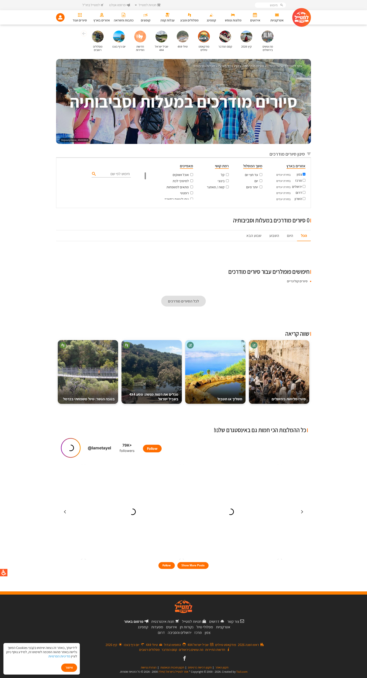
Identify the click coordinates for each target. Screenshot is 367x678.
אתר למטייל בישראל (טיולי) (173, 672)
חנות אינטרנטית (162, 621)
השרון (298, 199)
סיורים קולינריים (297, 281)
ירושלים (297, 186)
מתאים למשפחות (178, 187)
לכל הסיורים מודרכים (183, 301)
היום (290, 235)
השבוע (274, 235)
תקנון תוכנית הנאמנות (172, 667)
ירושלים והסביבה (179, 632)
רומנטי (184, 193)
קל (222, 175)
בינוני (221, 181)
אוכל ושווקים (181, 175)
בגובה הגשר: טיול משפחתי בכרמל (89, 399)
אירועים (171, 627)
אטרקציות (223, 627)
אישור (69, 667)
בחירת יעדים (283, 175)
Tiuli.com (242, 672)
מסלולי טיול (204, 627)
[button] (83, 34)
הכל (304, 235)
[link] (184, 659)
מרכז (298, 180)
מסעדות (157, 627)
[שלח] (93, 173)
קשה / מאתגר (215, 187)
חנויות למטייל (191, 621)
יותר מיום (252, 187)
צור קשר (233, 621)
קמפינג (143, 627)
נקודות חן (186, 627)
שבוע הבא (253, 235)
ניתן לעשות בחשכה (176, 199)
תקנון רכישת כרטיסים (200, 667)
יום (256, 181)
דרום (299, 192)
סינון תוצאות (293, 212)
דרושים (214, 621)
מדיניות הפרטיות (59, 656)
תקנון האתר (221, 667)
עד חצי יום (251, 175)
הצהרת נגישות (149, 667)
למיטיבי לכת (181, 181)
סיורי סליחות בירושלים (289, 399)
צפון (299, 174)
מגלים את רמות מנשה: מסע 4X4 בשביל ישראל (153, 396)
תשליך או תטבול (229, 399)
